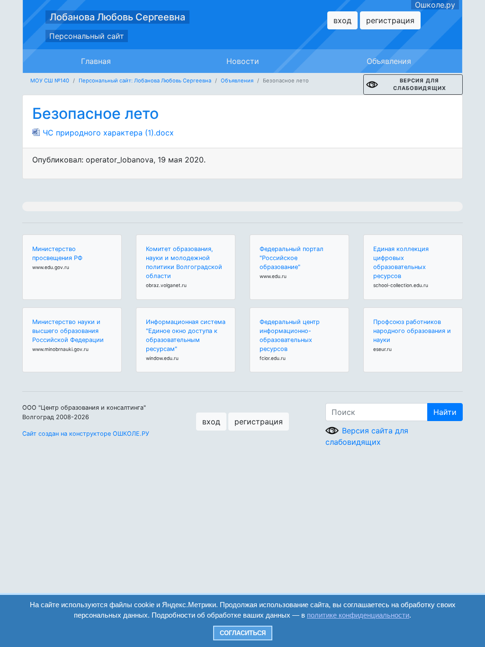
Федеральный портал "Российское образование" (291, 257)
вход (342, 20)
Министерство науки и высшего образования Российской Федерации (68, 330)
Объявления (389, 61)
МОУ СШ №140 (49, 80)
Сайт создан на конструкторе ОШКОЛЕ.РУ (85, 433)
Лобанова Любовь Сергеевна (117, 17)
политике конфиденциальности (358, 615)
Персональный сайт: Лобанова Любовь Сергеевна (145, 80)
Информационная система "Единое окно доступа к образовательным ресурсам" (185, 335)
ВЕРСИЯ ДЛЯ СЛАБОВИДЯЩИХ (419, 84)
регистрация (390, 20)
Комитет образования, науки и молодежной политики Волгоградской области (184, 262)
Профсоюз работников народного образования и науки (412, 330)
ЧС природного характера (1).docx (108, 132)
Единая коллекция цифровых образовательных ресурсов (401, 262)
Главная (96, 61)
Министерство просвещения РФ (57, 253)
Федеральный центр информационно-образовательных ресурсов (290, 335)
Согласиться (243, 633)
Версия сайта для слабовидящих (366, 436)
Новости (242, 61)
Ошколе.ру (435, 4)
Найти (445, 412)
